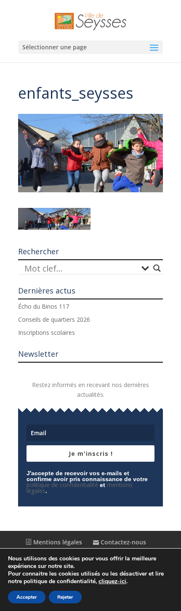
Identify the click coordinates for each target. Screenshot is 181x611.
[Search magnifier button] (157, 268)
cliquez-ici (112, 581)
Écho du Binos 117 (43, 306)
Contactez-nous (122, 542)
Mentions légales (57, 542)
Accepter (26, 597)
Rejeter (65, 597)
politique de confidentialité (62, 485)
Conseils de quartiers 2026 (54, 319)
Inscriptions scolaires (46, 332)
